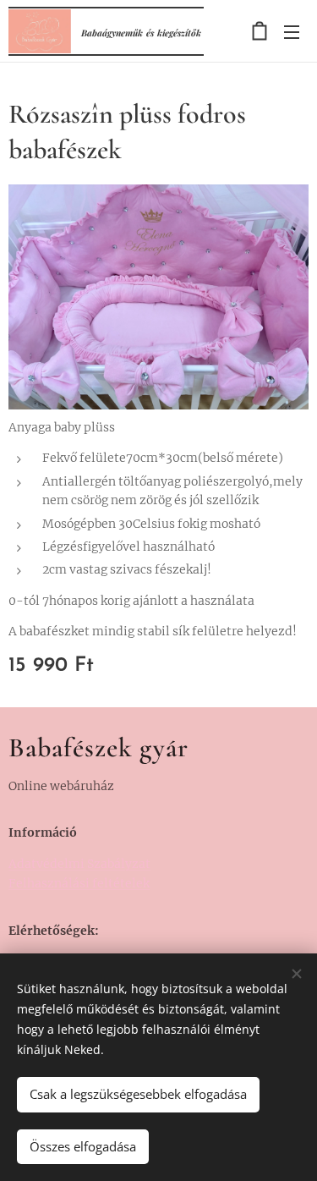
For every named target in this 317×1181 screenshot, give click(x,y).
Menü (292, 31)
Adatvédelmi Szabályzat (79, 863)
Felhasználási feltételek (79, 883)
